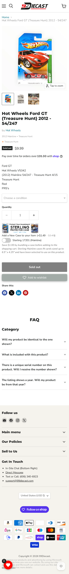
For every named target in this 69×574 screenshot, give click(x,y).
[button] (34, 277)
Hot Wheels (13, 130)
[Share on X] (11, 293)
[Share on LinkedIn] (18, 293)
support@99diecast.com (19, 481)
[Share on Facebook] (4, 293)
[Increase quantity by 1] (34, 215)
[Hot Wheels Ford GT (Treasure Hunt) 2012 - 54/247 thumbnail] (8, 99)
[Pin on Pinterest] (25, 293)
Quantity (7, 207)
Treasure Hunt (25, 136)
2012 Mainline (9, 136)
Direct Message (14, 472)
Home (5, 17)
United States (33, 495)
